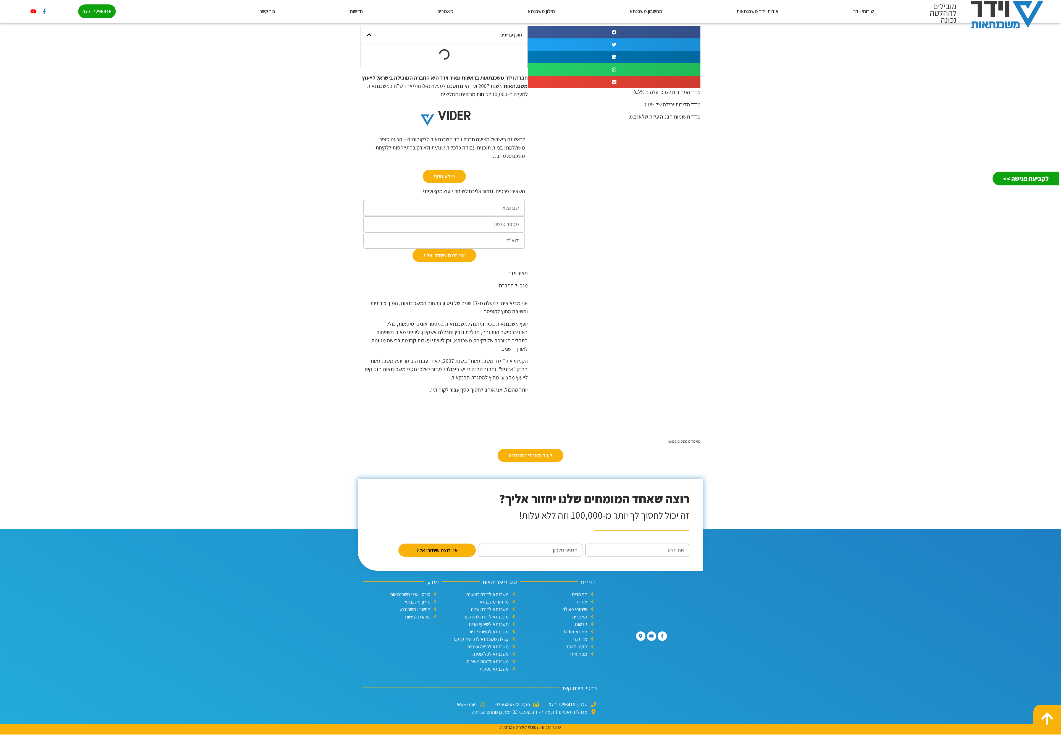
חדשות (356, 11)
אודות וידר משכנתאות (758, 11)
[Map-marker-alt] (640, 636)
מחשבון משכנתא (646, 11)
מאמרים (445, 11)
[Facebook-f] (44, 11)
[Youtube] (33, 11)
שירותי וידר (863, 11)
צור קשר (267, 11)
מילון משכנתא (541, 11)
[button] (614, 32)
